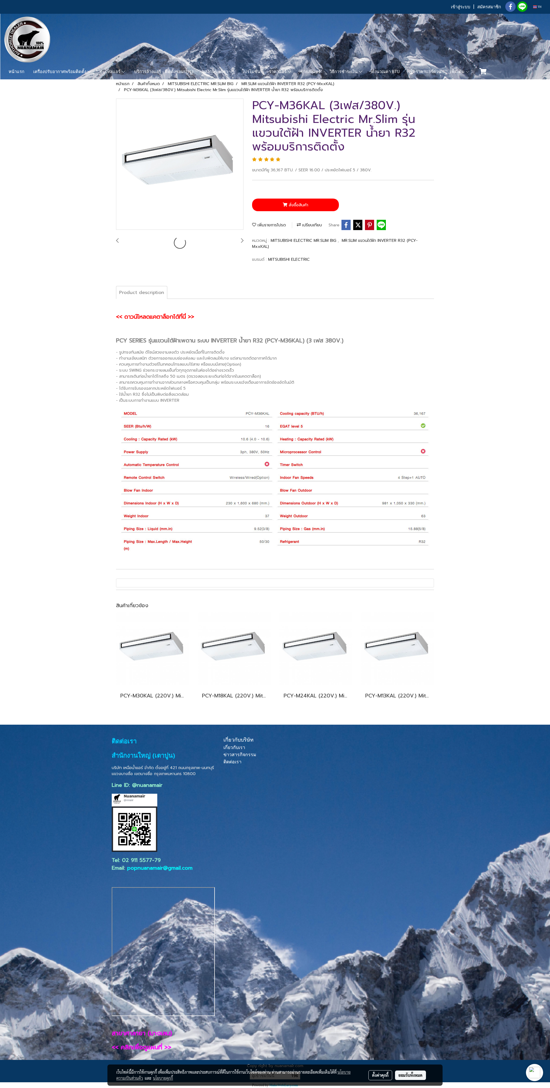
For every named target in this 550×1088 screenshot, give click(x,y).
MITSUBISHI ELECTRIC (289, 259)
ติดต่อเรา (232, 761)
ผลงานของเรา (215, 71)
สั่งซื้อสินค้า (297, 205)
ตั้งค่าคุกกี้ (380, 1075)
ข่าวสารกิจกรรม (239, 754)
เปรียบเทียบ (311, 225)
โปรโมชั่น (251, 71)
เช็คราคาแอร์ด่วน (424, 71)
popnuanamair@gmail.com (159, 868)
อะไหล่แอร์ (110, 71)
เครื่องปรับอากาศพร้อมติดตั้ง (60, 71)
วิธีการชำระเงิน (344, 71)
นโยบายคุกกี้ (163, 1078)
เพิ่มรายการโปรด (271, 225)
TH (539, 6)
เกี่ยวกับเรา (234, 747)
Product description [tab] (141, 292)
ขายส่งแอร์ (310, 71)
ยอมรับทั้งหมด (410, 1075)
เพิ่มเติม (457, 71)
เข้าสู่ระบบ (460, 6)
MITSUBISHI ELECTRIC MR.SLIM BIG (304, 241)
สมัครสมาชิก (489, 6)
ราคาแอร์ (278, 71)
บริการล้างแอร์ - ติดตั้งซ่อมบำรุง (163, 71)
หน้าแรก (16, 71)
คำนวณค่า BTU (385, 71)
